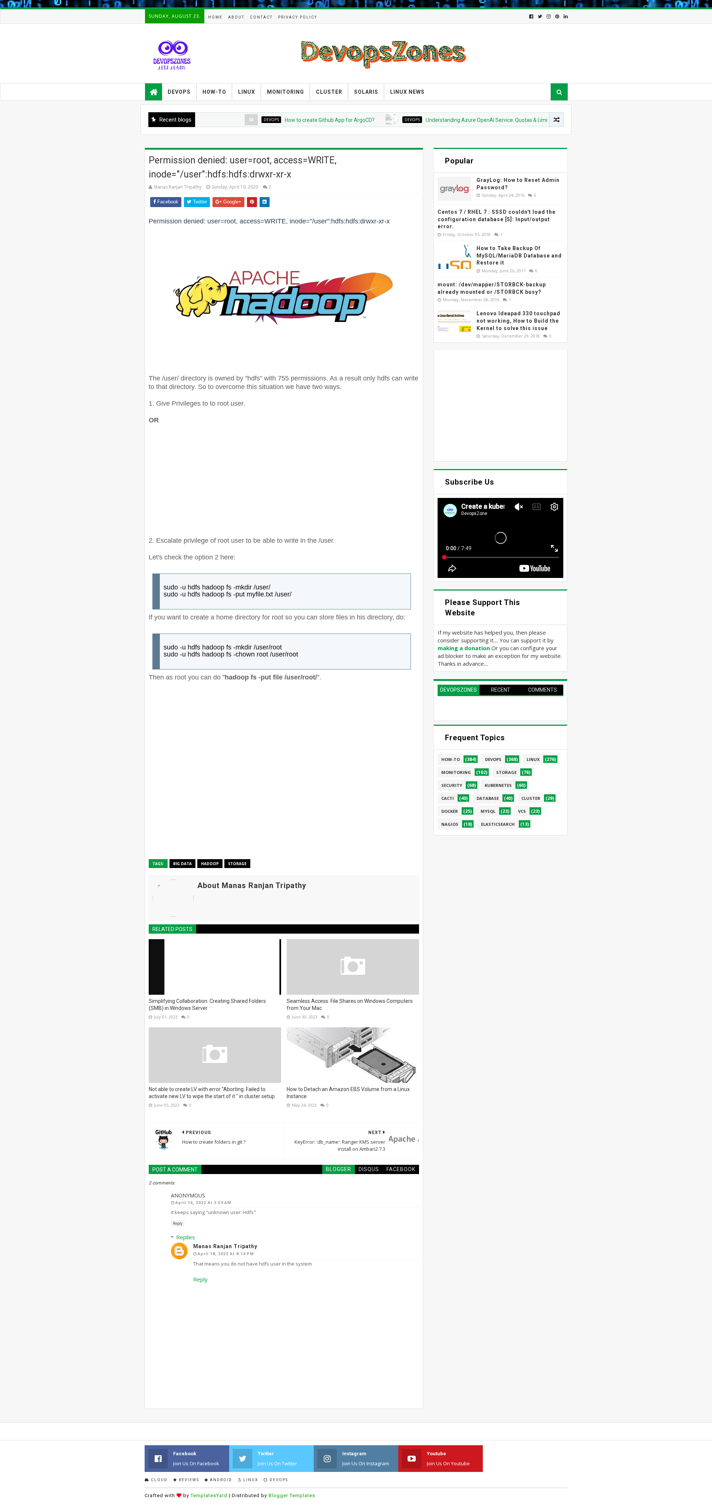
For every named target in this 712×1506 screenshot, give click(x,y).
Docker (449, 811)
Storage (237, 863)
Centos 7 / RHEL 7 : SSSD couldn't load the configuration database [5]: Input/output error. (497, 219)
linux (533, 759)
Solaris (366, 92)
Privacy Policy (297, 17)
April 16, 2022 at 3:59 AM (203, 1202)
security (451, 785)
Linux (246, 92)
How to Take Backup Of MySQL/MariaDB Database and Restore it (519, 255)
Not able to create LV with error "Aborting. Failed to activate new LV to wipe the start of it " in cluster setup (212, 1093)
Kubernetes (498, 785)
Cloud (158, 1480)
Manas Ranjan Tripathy (225, 1246)
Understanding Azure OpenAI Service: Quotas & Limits (442, 120)
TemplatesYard (209, 1495)
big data (182, 863)
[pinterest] (557, 16)
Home (215, 17)
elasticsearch (498, 824)
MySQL (488, 811)
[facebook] (531, 16)
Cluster (329, 92)
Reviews (188, 1480)
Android (220, 1480)
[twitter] (540, 16)
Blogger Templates (291, 1495)
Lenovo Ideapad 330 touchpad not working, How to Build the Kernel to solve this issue (518, 320)
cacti (447, 798)
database (488, 798)
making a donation (464, 648)
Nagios (449, 824)
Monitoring (285, 92)
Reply (177, 1223)
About (236, 17)
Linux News (407, 92)
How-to (214, 92)
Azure (541, 119)
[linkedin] (565, 16)
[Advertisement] (284, 484)
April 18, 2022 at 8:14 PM (226, 1253)
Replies (185, 1237)
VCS (522, 811)
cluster (530, 798)
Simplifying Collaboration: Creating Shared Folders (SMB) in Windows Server (207, 1004)
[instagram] (548, 16)
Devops (179, 92)
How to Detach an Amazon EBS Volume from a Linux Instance (348, 1093)
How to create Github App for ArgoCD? (283, 120)
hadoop (210, 863)
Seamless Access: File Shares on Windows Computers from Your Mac (350, 1004)
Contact (261, 17)
